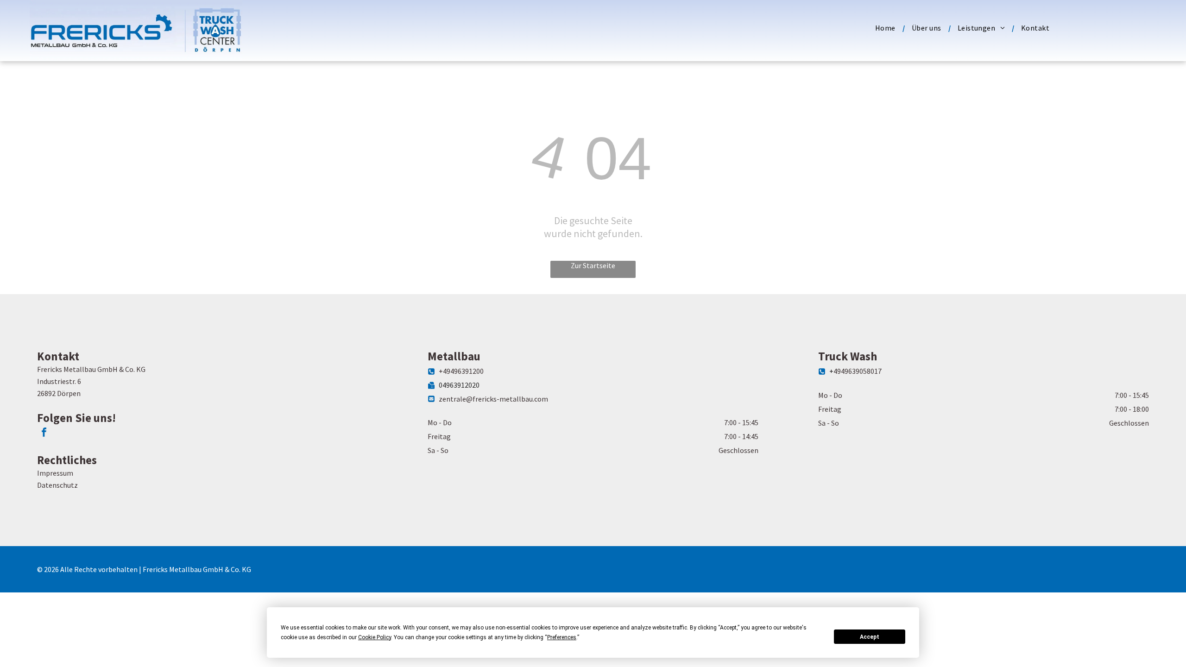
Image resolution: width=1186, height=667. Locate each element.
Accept (869, 637)
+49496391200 (461, 371)
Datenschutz (57, 485)
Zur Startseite (593, 265)
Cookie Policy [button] (374, 637)
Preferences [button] (561, 637)
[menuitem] (886, 27)
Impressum (55, 473)
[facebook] (44, 433)
